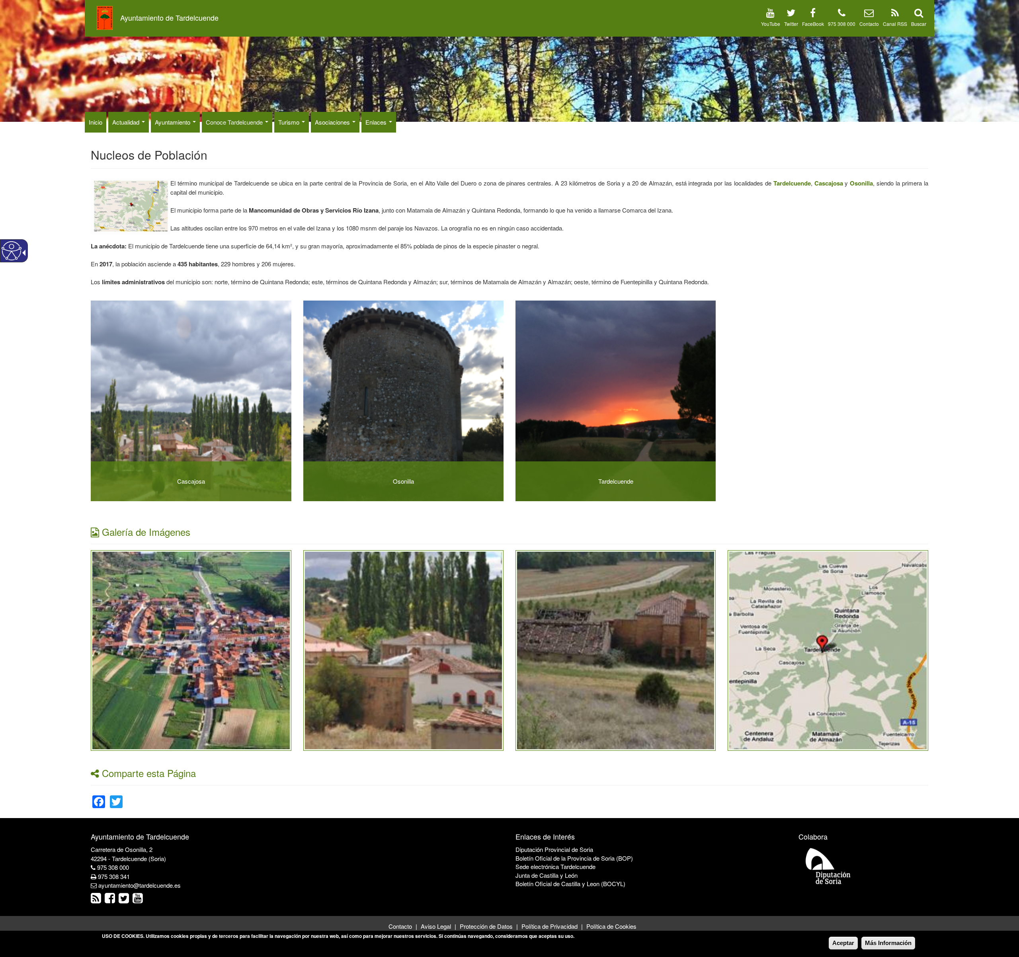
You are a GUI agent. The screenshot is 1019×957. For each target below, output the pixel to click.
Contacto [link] (400, 926)
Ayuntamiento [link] (173, 122)
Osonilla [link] (403, 481)
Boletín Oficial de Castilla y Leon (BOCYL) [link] (570, 883)
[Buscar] (918, 14)
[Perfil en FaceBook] (813, 14)
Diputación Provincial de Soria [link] (554, 849)
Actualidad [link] (126, 122)
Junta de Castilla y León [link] (546, 875)
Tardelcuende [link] (615, 481)
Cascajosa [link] (191, 481)
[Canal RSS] (895, 14)
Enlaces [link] (376, 122)
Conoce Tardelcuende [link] (235, 122)
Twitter (791, 23)
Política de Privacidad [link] (549, 926)
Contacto (869, 23)
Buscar (918, 23)
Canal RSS (895, 23)
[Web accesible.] (11, 251)
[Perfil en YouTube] (770, 14)
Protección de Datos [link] (486, 926)
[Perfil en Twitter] (791, 14)
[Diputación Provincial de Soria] (828, 865)
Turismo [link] (289, 122)
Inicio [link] (95, 122)
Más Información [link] (888, 942)
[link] (792, 183)
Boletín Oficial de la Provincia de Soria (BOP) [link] (574, 858)
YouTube (770, 23)
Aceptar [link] (843, 942)
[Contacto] (869, 14)
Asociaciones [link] (333, 122)
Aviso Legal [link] (436, 926)
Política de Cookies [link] (611, 926)
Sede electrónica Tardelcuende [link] (555, 866)
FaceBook (813, 23)
